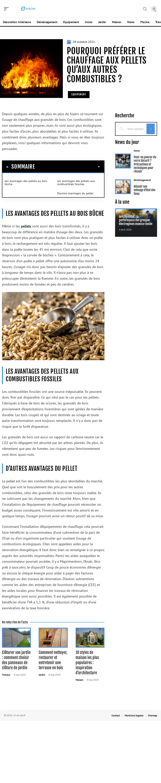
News (137, 150)
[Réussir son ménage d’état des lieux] (122, 187)
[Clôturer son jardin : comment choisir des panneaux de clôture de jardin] (16, 637)
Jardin (42, 674)
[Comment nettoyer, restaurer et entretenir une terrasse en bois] (53, 637)
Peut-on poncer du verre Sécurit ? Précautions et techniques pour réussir (145, 164)
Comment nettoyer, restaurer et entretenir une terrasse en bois (53, 660)
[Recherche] (145, 9)
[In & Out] (28, 9)
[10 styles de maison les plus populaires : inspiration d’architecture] (90, 637)
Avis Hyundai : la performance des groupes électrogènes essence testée (135, 220)
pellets (26, 226)
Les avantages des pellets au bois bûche (26, 182)
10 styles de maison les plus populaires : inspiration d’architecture (87, 662)
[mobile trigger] (7, 9)
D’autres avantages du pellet (75, 193)
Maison (79, 680)
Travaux (6, 674)
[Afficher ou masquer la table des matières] (67, 166)
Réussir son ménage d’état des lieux (144, 190)
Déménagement (142, 180)
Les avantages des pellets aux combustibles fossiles (76, 182)
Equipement (78, 94)
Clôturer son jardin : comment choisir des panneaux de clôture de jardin (16, 660)
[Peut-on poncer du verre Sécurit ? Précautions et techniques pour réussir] (122, 161)
